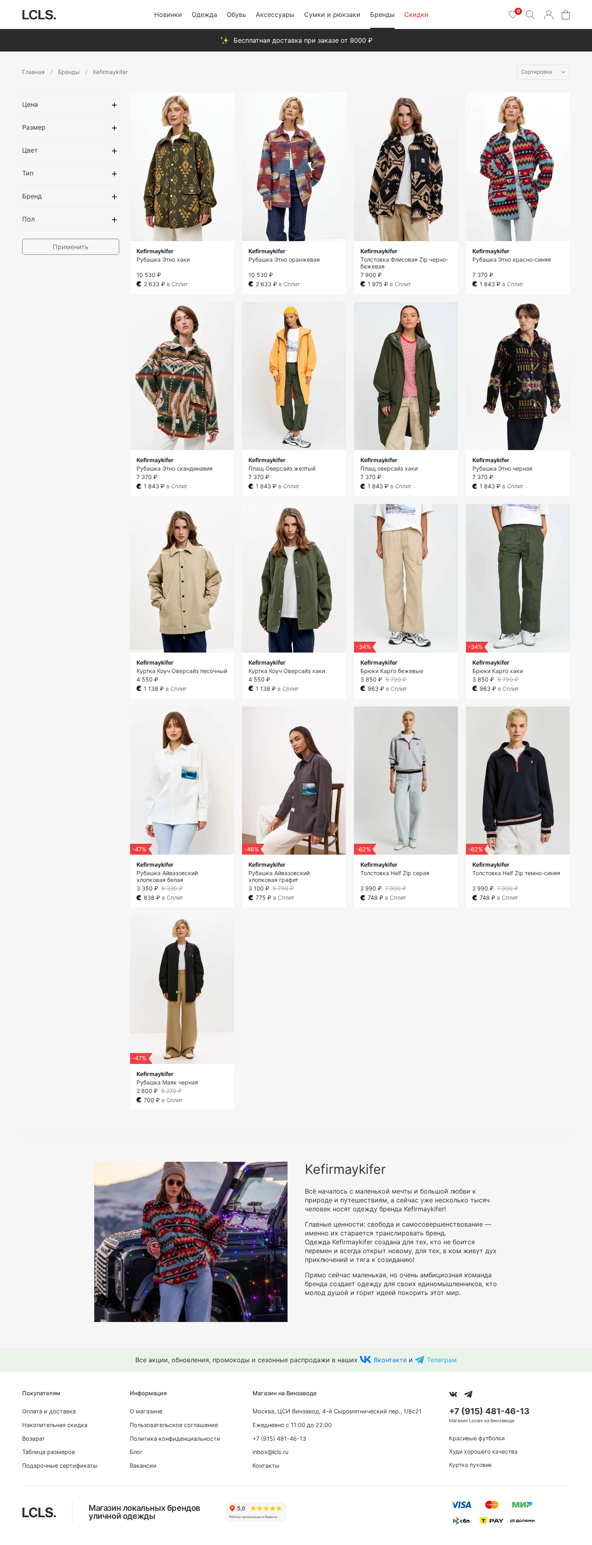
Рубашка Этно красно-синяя (511, 259)
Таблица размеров (48, 1451)
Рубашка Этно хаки (163, 259)
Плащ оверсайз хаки (389, 468)
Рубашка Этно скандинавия (175, 468)
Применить (71, 247)
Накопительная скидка (54, 1424)
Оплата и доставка (49, 1411)
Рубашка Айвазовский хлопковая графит (279, 876)
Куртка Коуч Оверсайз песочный (182, 670)
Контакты (266, 1465)
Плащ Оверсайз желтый (281, 468)
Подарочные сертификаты (59, 1465)
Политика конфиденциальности (175, 1438)
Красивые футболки (477, 1438)
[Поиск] (530, 14)
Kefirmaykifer (155, 251)
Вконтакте (390, 1360)
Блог (136, 1451)
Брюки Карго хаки (497, 670)
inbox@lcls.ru (270, 1451)
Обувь (236, 14)
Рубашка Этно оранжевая (284, 259)
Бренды (382, 14)
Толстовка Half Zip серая (394, 873)
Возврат (33, 1438)
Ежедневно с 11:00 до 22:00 (292, 1424)
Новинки (168, 14)
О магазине (146, 1411)
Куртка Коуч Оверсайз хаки (286, 670)
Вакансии (143, 1465)
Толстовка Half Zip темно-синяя (516, 873)
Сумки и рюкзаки (332, 14)
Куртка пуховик (470, 1464)
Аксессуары (275, 14)
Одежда (204, 14)
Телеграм (442, 1360)
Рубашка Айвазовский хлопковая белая (167, 876)
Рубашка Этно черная (502, 468)
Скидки (416, 14)
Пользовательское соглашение (174, 1424)
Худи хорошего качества (483, 1451)
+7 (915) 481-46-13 (279, 1438)
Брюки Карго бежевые (391, 670)
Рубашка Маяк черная (167, 1082)
